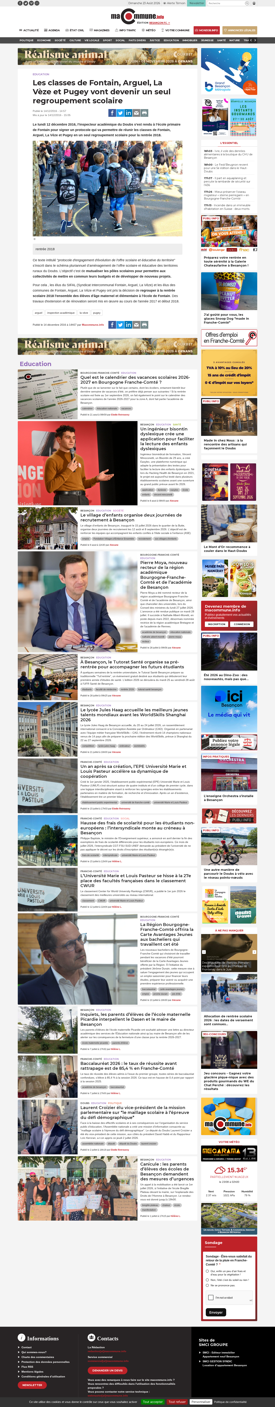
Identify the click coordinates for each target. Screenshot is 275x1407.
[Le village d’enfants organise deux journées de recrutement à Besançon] (48, 524)
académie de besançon (154, 632)
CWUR (101, 900)
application (147, 490)
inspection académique (61, 312)
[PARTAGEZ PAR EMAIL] (136, 113)
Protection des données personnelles (46, 1361)
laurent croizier (148, 1143)
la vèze (84, 312)
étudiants (87, 689)
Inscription (216, 624)
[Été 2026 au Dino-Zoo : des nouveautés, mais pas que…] (229, 652)
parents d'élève (120, 1043)
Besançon (147, 424)
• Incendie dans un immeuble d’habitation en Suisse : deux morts (227, 207)
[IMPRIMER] (144, 113)
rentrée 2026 (127, 689)
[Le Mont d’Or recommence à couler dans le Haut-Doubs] (229, 524)
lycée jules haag (106, 746)
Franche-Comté (91, 762)
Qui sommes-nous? (34, 1352)
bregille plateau (150, 1205)
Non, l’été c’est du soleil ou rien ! (230, 1279)
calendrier (87, 408)
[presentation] (204, 952)
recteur (145, 641)
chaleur (166, 1205)
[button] (247, 3)
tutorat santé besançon (149, 689)
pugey (96, 312)
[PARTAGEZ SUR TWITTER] (120, 113)
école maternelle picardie (95, 1043)
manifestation (149, 1210)
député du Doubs (128, 1143)
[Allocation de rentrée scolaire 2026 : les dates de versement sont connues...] (229, 993)
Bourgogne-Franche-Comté (99, 372)
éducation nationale (107, 408)
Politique (115, 1103)
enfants (146, 494)
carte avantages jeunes (172, 989)
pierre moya (175, 637)
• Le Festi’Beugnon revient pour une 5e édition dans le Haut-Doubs (226, 168)
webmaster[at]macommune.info (108, 1395)
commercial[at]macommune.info (108, 1360)
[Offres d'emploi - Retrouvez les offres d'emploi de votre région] (229, 345)
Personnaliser (201, 1402)
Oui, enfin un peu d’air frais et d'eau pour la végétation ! (228, 1273)
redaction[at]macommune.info (107, 1351)
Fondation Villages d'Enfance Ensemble (114, 538)
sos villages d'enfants (166, 538)
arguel (38, 312)
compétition (88, 746)
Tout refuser (177, 1402)
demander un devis (107, 1370)
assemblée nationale (93, 1143)
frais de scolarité (90, 855)
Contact (27, 1347)
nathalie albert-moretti (153, 637)
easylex (174, 490)
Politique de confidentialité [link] (230, 1401)
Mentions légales (32, 1371)
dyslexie (162, 490)
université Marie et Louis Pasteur (170, 802)
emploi (85, 538)
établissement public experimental (99, 802)
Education (41, 74)
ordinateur (124, 746)
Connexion (242, 624)
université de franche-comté (135, 802)
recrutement (144, 538)
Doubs (84, 1103)
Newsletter (32, 1385)
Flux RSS (27, 1366)
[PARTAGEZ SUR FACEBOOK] (112, 113)
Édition (142, 22)
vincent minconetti (163, 494)
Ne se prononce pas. (223, 1285)
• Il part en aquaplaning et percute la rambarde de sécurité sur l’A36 (227, 181)
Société (118, 510)
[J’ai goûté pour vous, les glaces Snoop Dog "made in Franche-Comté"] (229, 291)
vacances (126, 408)
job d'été (176, 994)
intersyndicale (110, 855)
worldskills (139, 746)
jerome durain (160, 994)
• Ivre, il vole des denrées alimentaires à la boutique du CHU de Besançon (228, 154)
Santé (177, 424)
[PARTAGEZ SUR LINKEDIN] (128, 113)
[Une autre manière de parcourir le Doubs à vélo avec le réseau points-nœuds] (229, 846)
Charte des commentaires (38, 1357)
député (111, 1143)
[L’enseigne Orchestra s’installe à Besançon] (229, 772)
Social (125, 818)
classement (88, 900)
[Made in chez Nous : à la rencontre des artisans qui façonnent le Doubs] (229, 417)
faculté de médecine (106, 689)
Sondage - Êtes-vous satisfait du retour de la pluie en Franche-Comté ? (229, 1260)
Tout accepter (153, 1402)
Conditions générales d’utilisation (43, 1376)
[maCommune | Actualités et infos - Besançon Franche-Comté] (137, 16)
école (185, 490)
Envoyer (216, 1312)
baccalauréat (148, 989)
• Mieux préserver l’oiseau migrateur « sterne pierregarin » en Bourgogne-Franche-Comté (226, 195)
